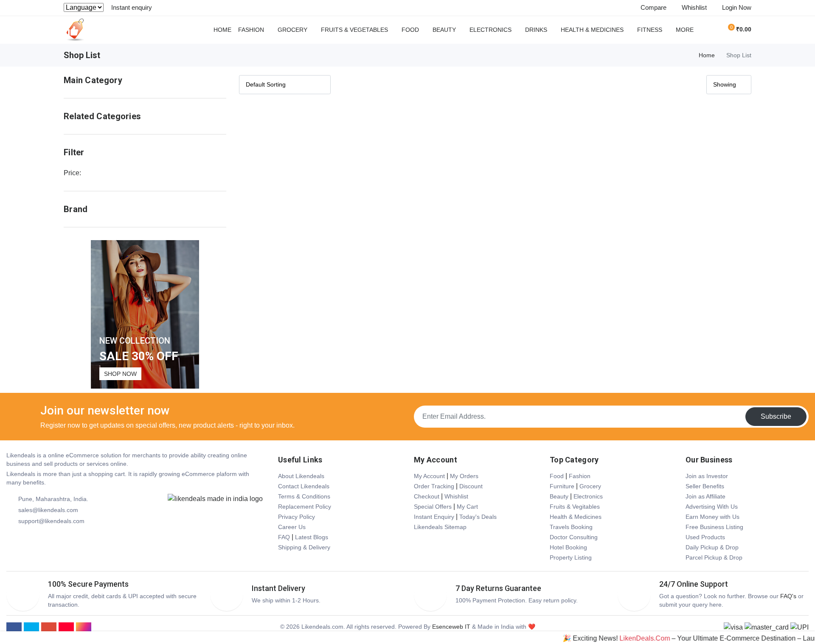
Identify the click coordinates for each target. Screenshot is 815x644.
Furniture (562, 486)
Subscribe (776, 416)
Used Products (705, 537)
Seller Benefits (705, 486)
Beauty (444, 29)
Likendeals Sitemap (440, 527)
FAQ (284, 537)
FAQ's (788, 596)
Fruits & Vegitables (575, 506)
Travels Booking (571, 527)
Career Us (292, 527)
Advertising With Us (712, 506)
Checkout (426, 496)
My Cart (467, 506)
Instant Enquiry (434, 516)
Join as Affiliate (705, 496)
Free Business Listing (714, 527)
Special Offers (433, 506)
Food (410, 29)
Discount (471, 486)
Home (222, 29)
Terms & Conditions (304, 496)
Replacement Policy (304, 506)
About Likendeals (301, 476)
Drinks (536, 29)
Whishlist (456, 496)
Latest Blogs (311, 537)
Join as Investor (707, 476)
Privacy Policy (296, 516)
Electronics (490, 29)
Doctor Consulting (574, 537)
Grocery (292, 29)
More (685, 29)
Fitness (649, 29)
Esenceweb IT (451, 626)
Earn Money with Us (712, 516)
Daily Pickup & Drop (712, 547)
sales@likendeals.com (48, 510)
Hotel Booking (568, 547)
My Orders (464, 476)
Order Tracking (434, 486)
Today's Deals (478, 516)
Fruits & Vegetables (354, 29)
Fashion (251, 29)
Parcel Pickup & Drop (714, 557)
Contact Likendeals (303, 486)
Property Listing (571, 557)
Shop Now (120, 373)
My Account (429, 476)
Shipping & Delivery (304, 547)
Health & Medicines (592, 29)
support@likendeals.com (51, 521)
